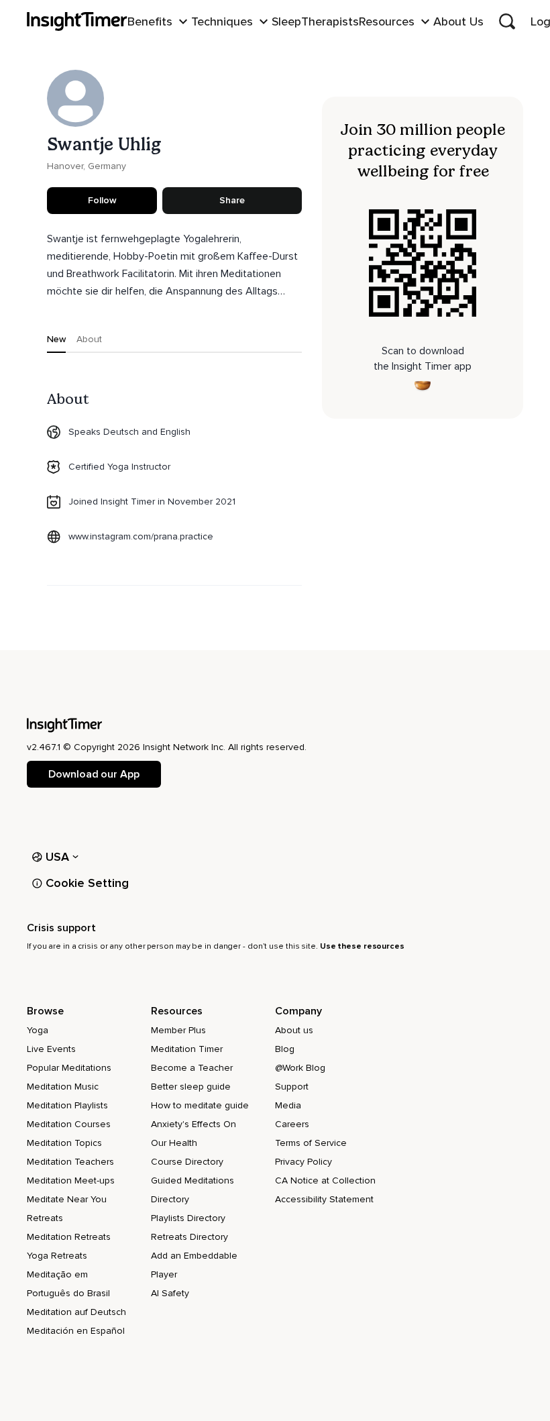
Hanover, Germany (86, 166)
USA (58, 856)
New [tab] (56, 339)
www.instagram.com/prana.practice (140, 536)
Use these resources (362, 946)
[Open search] (507, 21)
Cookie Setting (87, 883)
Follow (102, 200)
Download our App (93, 774)
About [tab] (89, 339)
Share (232, 200)
